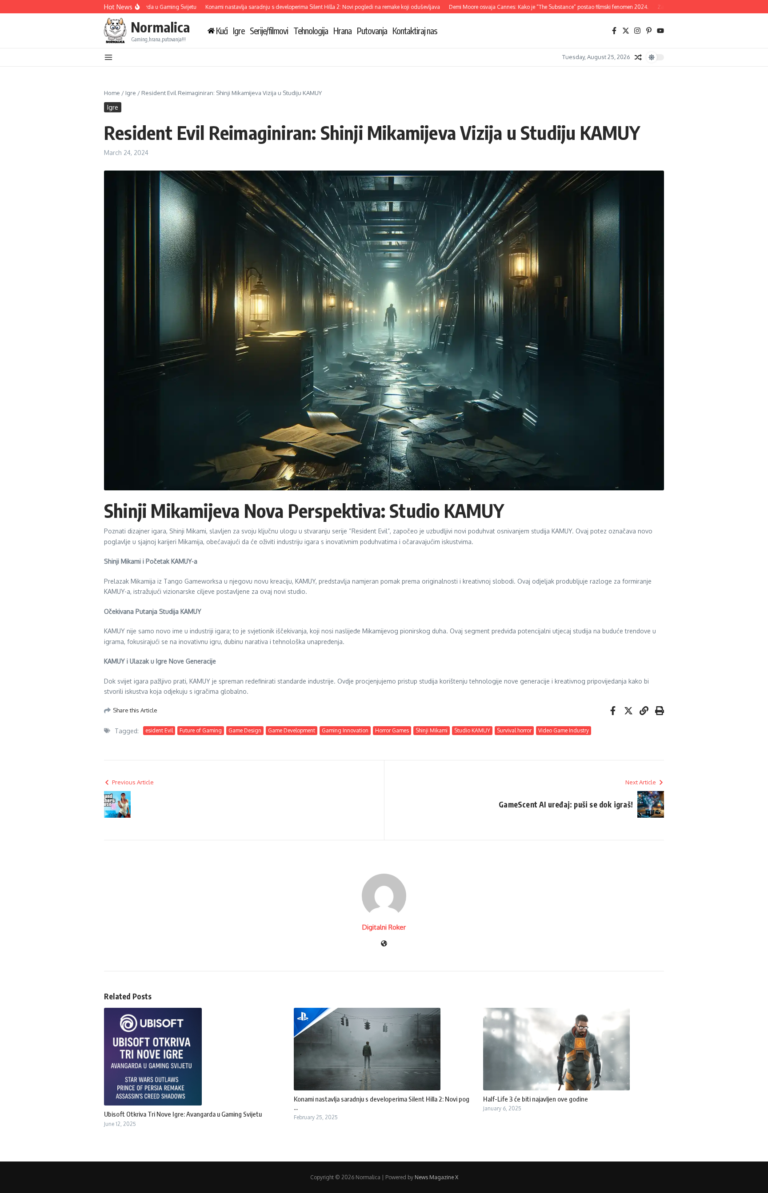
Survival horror (514, 730)
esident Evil (159, 730)
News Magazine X (436, 1177)
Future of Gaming (201, 730)
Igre (238, 31)
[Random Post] (638, 57)
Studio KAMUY (472, 730)
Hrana (342, 31)
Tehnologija (310, 31)
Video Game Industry (563, 730)
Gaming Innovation (345, 730)
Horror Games (392, 730)
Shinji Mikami (432, 730)
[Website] (384, 944)
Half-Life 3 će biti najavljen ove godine (535, 1099)
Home (112, 92)
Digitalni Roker (384, 927)
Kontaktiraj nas (414, 31)
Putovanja (372, 31)
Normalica (160, 27)
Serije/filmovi (269, 31)
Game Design (244, 730)
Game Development (291, 730)
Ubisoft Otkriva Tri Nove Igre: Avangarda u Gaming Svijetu (183, 1114)
